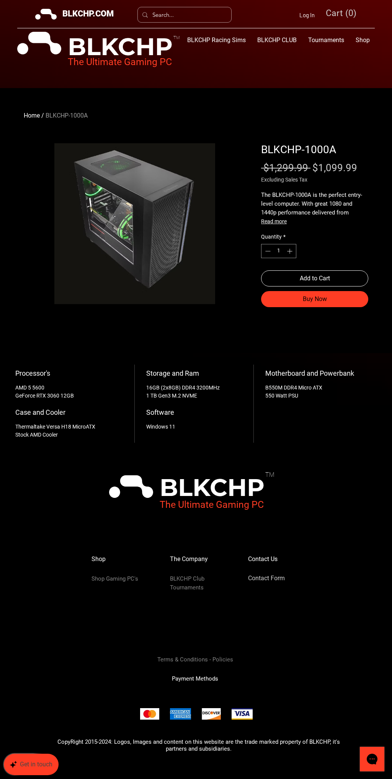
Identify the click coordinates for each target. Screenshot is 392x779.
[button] (342, 13)
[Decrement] (267, 251)
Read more (274, 221)
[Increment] (290, 251)
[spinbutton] (279, 251)
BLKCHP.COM (88, 13)
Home (32, 115)
